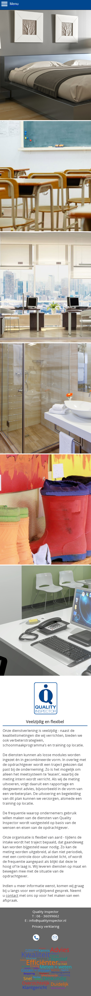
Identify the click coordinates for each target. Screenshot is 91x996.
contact (12, 895)
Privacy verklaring (45, 926)
